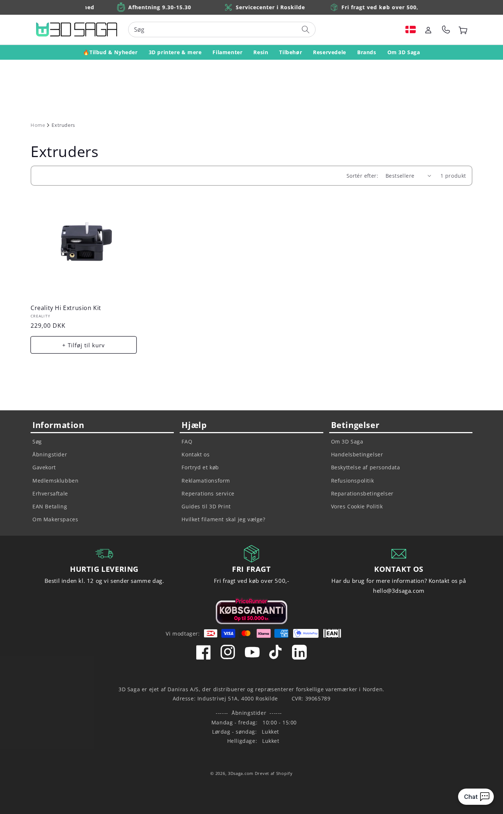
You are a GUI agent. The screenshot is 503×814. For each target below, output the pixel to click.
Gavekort (44, 467)
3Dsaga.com (240, 773)
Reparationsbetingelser (362, 493)
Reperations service (208, 493)
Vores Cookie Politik (357, 506)
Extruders (63, 125)
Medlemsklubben (55, 480)
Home (38, 125)
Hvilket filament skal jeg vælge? (223, 519)
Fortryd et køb (200, 467)
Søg (37, 441)
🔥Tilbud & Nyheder (110, 52)
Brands (366, 52)
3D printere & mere (175, 52)
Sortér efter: (362, 175)
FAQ (187, 441)
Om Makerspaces (55, 519)
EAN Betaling (49, 506)
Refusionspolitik (352, 480)
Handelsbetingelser (357, 454)
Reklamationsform (206, 480)
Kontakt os (196, 454)
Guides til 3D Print (206, 506)
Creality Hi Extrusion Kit (66, 308)
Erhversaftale (50, 493)
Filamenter (227, 52)
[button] (410, 29)
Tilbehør (290, 52)
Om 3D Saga (403, 52)
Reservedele (329, 52)
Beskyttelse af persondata (365, 467)
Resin (260, 52)
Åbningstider (49, 454)
